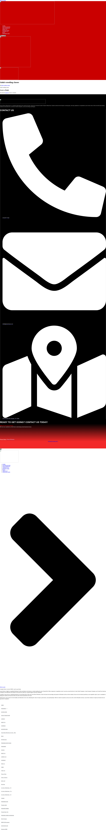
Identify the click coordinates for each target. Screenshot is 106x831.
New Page (3, 784)
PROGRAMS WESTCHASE (6, 743)
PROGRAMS (3, 708)
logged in (7, 92)
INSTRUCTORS (4, 712)
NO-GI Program (4, 818)
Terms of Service (4, 777)
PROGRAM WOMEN (5, 808)
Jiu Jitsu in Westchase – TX (6, 787)
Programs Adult (4, 805)
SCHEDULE (3, 725)
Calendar (2, 798)
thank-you (3, 763)
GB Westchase (4, 739)
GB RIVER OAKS (4, 729)
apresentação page (4, 825)
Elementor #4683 (4, 829)
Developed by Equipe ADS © (53, 441)
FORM (2, 767)
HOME (2, 705)
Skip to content (3, 0)
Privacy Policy (3, 439)
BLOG (2, 736)
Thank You (3, 770)
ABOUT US (3, 722)
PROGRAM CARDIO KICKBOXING (7, 815)
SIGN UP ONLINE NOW (5, 715)
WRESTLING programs (5, 822)
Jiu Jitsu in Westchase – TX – (6, 791)
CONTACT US (3, 756)
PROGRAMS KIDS (4, 801)
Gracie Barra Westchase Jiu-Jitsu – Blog (8, 732)
